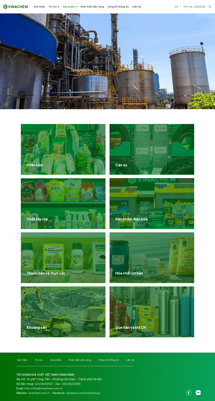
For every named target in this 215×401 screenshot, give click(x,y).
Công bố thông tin (118, 6)
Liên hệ (136, 6)
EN (176, 6)
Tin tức (52, 6)
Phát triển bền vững (92, 6)
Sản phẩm (69, 6)
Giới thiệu (39, 6)
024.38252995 (71, 384)
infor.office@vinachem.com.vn (43, 388)
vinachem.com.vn (39, 393)
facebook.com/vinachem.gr (83, 393)
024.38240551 (44, 384)
